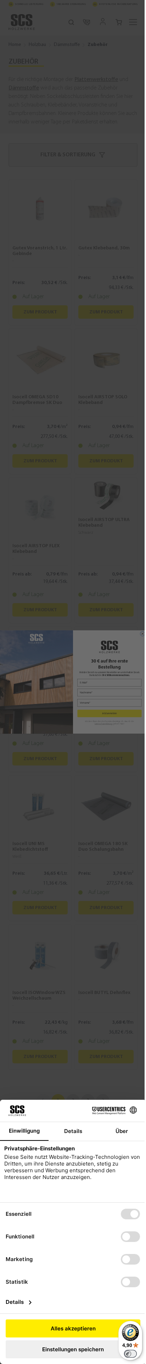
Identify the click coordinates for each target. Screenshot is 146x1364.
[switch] (130, 1354)
